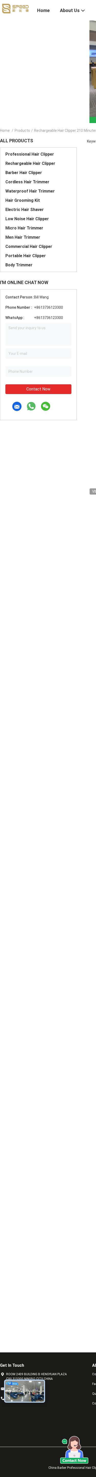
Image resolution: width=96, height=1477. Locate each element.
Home (5, 130)
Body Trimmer (19, 265)
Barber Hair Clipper (23, 172)
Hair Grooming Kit (22, 200)
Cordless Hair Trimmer (27, 181)
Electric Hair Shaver (24, 209)
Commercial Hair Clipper (28, 246)
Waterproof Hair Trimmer (30, 191)
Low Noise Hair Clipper (27, 218)
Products (22, 130)
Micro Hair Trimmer (24, 228)
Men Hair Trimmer (22, 237)
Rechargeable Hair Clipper (30, 163)
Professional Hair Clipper (29, 154)
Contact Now (38, 389)
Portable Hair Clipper (25, 255)
